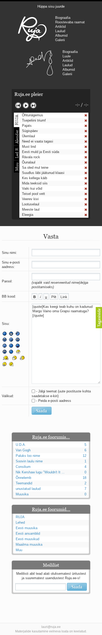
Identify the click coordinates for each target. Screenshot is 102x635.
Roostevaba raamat (70, 22)
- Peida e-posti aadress (53, 401)
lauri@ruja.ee (51, 627)
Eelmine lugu (18, 105)
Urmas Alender (40, 62)
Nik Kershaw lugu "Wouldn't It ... (40, 472)
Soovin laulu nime (29, 461)
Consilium (23, 467)
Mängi (25, 105)
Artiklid (60, 27)
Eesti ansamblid (28, 533)
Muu (19, 550)
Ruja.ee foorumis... (51, 437)
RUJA (32, 28)
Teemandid (24, 483)
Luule (67, 56)
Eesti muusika (26, 528)
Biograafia (62, 18)
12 (84, 456)
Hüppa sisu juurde (51, 6)
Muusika (22, 494)
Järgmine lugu (33, 105)
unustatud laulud (28, 489)
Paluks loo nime (28, 456)
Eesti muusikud (27, 539)
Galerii (60, 40)
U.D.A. (21, 445)
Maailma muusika (29, 544)
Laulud (60, 31)
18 (84, 478)
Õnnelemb (23, 478)
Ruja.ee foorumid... (51, 509)
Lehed (20, 522)
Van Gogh (23, 450)
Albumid (61, 35)
